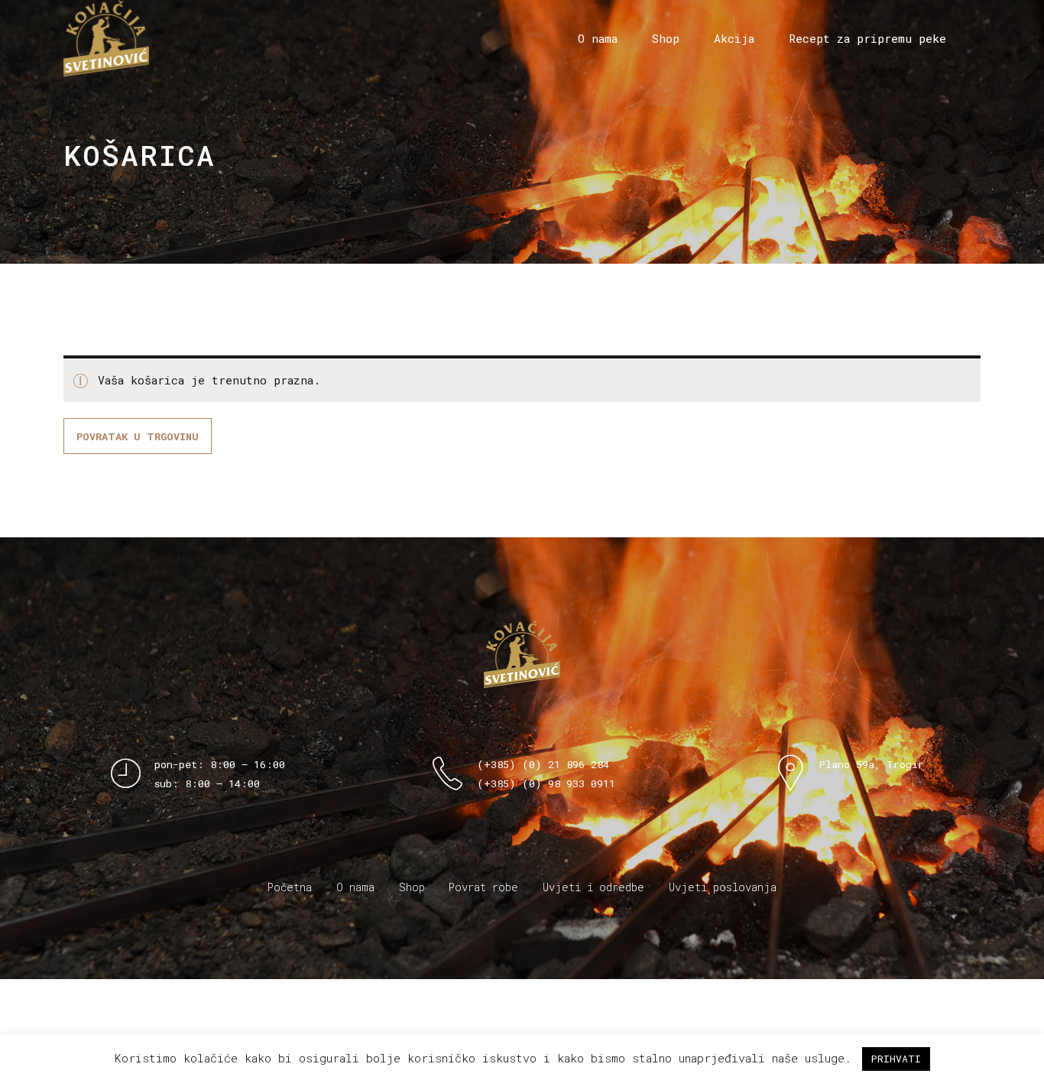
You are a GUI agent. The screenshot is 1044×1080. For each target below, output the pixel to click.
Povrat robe (483, 887)
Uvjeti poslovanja (723, 887)
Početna (289, 887)
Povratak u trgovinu (137, 436)
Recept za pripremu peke (867, 38)
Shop (665, 38)
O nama (598, 38)
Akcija (734, 38)
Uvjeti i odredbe (593, 887)
